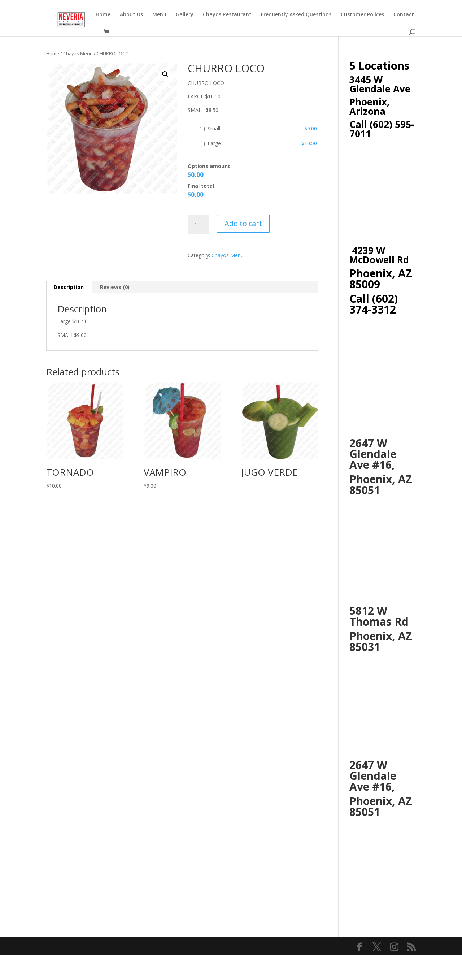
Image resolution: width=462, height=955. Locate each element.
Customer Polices (362, 15)
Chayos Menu (78, 53)
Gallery (184, 15)
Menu (159, 15)
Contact (403, 15)
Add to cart (243, 223)
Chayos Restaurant (227, 15)
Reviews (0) (115, 287)
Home (103, 15)
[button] (165, 74)
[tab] (69, 287)
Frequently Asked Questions (296, 15)
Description (69, 287)
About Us (131, 15)
